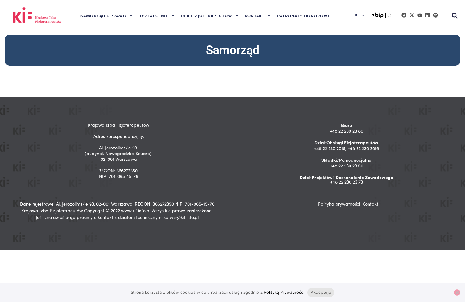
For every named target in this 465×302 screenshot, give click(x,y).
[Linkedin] (427, 15)
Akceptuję (321, 292)
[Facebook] (403, 15)
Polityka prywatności (339, 204)
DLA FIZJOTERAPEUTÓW (206, 15)
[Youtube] (419, 15)
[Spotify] (435, 15)
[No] (457, 292)
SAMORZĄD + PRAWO (103, 15)
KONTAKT (254, 15)
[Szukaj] (454, 16)
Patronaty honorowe (303, 15)
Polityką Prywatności (284, 292)
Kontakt (370, 204)
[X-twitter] (411, 15)
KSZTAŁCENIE (153, 15)
